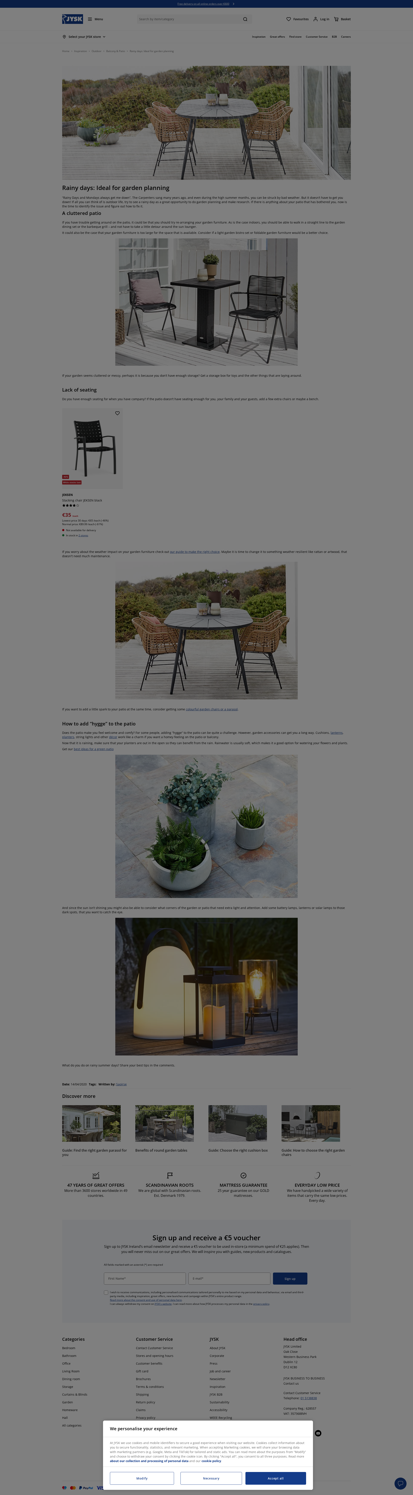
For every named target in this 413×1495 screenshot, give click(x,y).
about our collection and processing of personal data (149, 1461)
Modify (142, 1478)
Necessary (211, 1478)
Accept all (276, 1478)
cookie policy (211, 1461)
